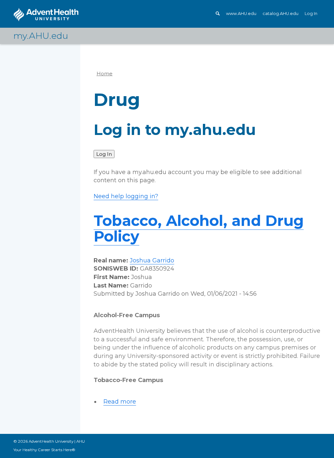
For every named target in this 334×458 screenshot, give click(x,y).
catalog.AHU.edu (280, 13)
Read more (119, 402)
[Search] (218, 14)
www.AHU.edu (241, 13)
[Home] (46, 14)
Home (105, 73)
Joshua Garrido (152, 260)
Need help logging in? (126, 196)
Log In (311, 13)
